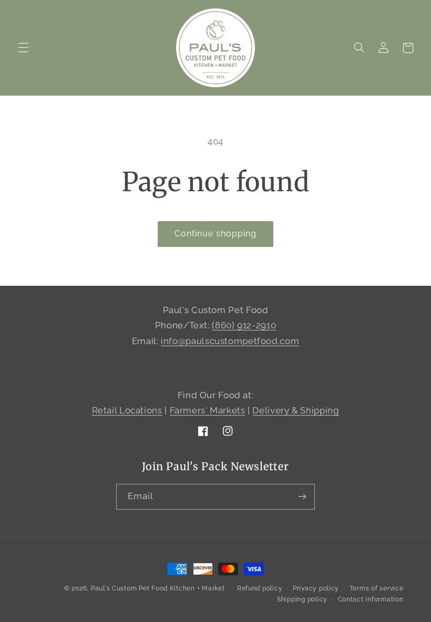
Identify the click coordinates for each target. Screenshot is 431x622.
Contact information (371, 599)
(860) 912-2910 (244, 325)
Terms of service (377, 588)
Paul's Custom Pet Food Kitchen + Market (158, 588)
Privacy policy (316, 588)
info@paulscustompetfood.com (230, 341)
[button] (23, 48)
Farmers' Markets (207, 410)
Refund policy (260, 588)
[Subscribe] (302, 497)
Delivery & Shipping (295, 410)
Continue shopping (216, 234)
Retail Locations (127, 410)
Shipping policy (302, 599)
